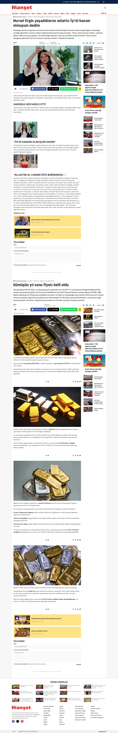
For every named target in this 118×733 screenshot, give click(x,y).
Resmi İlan (85, 13)
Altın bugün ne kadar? (98, 317)
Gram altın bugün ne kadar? (99, 310)
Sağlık (45, 724)
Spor (60, 720)
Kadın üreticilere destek (98, 150)
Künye (79, 13)
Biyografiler (47, 715)
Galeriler (30, 281)
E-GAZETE (74, 1)
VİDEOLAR (81, 1)
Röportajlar (47, 711)
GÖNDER (78, 265)
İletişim (93, 711)
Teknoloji (62, 724)
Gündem (39, 13)
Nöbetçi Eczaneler (80, 720)
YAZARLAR (67, 1)
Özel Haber (15, 13)
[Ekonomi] (94, 102)
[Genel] (94, 77)
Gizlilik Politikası (95, 708)
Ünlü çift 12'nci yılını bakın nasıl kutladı (98, 49)
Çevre (45, 720)
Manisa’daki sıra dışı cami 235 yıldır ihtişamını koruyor (98, 126)
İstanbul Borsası (80, 713)
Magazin (73, 13)
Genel (33, 13)
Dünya (61, 708)
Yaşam (61, 722)
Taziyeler (46, 713)
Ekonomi (56, 13)
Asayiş (45, 13)
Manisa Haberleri (25, 13)
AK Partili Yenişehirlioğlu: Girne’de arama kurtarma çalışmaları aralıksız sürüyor (98, 143)
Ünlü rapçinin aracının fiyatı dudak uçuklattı (98, 57)
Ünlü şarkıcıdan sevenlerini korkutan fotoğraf (99, 66)
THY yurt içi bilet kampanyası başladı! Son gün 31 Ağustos (98, 324)
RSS (14, 731)
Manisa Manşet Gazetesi (20, 17)
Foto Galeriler (79, 708)
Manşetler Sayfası (80, 711)
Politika (50, 13)
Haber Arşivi (94, 713)
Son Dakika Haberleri (97, 717)
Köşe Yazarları (79, 706)
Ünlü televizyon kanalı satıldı (98, 119)
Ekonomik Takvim (80, 717)
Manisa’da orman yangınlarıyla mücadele (99, 134)
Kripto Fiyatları (79, 715)
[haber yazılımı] (102, 731)
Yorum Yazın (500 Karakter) (21, 251)
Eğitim (62, 13)
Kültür (67, 13)
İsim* (15, 245)
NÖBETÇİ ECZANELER (91, 1)
